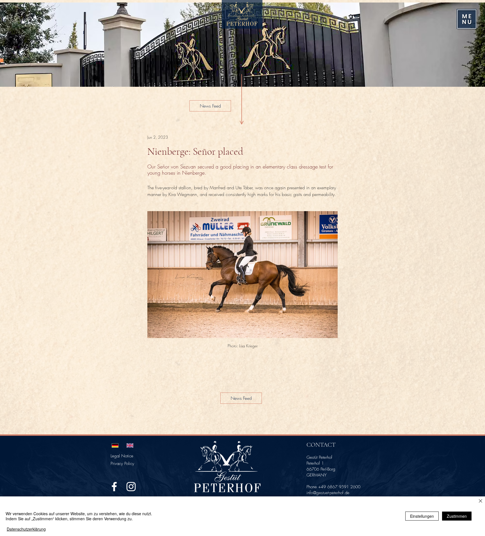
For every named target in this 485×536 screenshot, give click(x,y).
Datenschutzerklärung (26, 529)
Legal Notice (122, 456)
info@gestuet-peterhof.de (327, 493)
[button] (466, 19)
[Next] (473, 45)
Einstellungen (422, 516)
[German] (115, 445)
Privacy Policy (122, 463)
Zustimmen (457, 516)
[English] (129, 445)
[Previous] (11, 45)
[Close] (480, 501)
